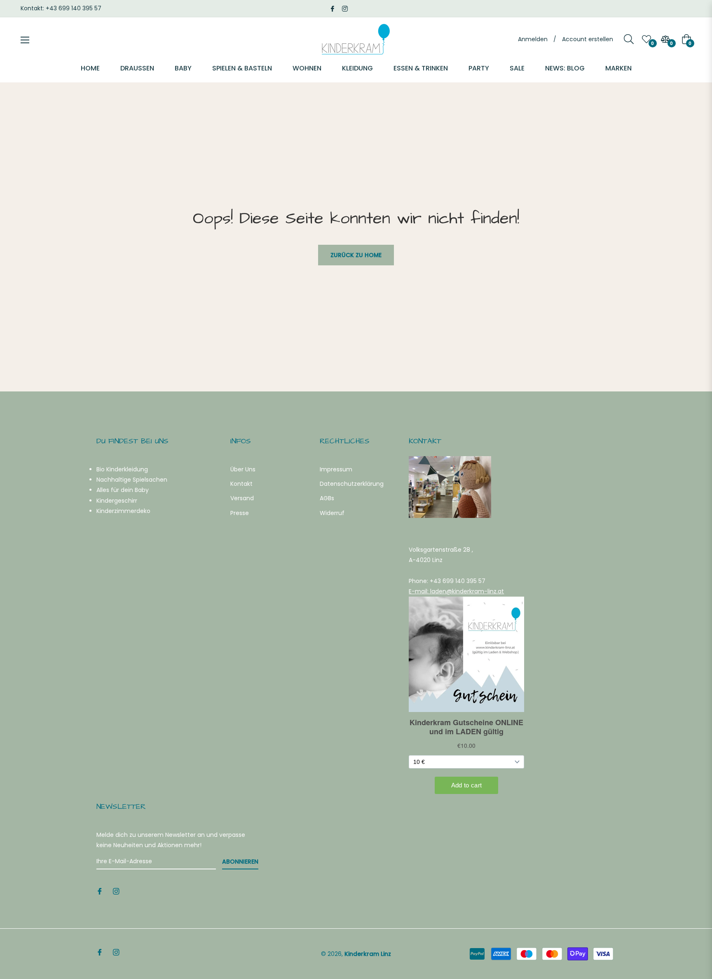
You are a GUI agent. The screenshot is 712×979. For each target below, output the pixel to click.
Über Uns (242, 469)
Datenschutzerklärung (352, 484)
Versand (242, 498)
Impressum (336, 469)
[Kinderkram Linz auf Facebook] (332, 8)
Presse (239, 513)
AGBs (327, 498)
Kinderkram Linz (367, 954)
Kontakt (241, 484)
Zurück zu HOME (356, 255)
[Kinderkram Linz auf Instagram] (345, 8)
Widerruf (332, 513)
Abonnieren (240, 861)
